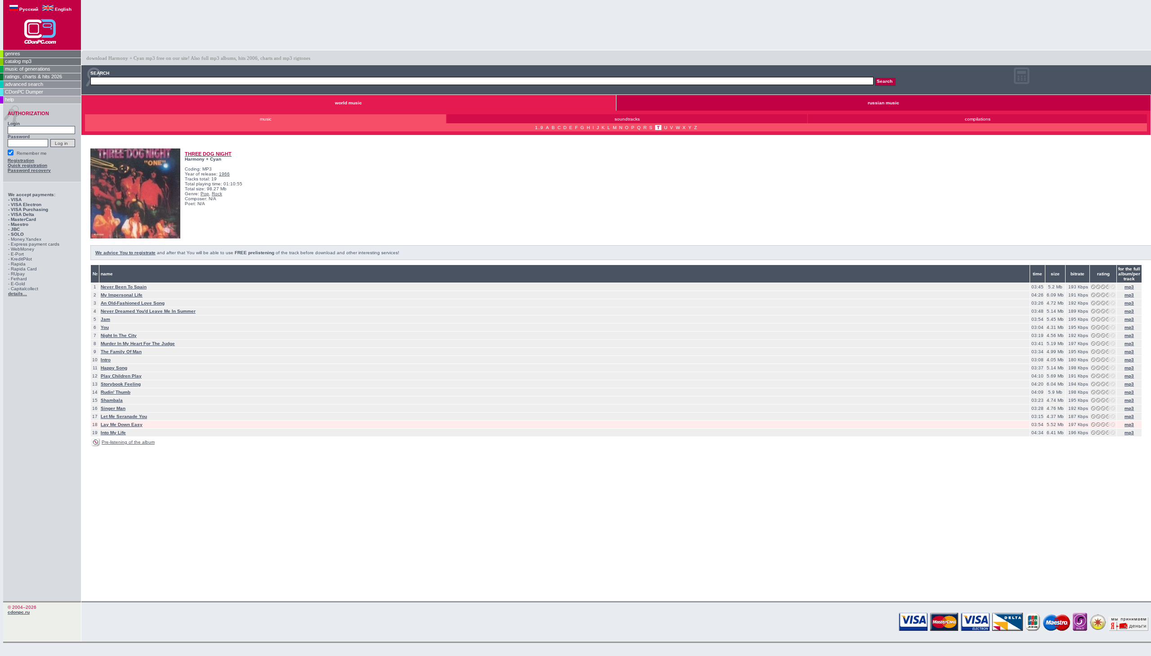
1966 (224, 173)
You (105, 327)
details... (17, 293)
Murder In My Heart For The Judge (138, 343)
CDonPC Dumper (24, 91)
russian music (883, 102)
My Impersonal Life (122, 294)
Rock (217, 193)
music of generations (27, 69)
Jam (105, 319)
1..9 (539, 127)
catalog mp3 (18, 61)
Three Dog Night (208, 154)
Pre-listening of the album (128, 442)
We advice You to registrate (125, 252)
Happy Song (114, 367)
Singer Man (113, 408)
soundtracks (627, 119)
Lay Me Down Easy (122, 424)
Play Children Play (121, 375)
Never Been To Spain (124, 286)
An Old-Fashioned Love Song (133, 303)
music (266, 119)
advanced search (24, 84)
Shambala (112, 400)
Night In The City (119, 335)
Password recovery (29, 170)
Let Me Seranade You (124, 416)
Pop (205, 193)
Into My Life (113, 432)
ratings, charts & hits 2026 (33, 76)
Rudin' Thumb (115, 392)
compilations (977, 119)
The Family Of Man (121, 351)
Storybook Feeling (121, 384)
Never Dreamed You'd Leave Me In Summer (148, 311)
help (9, 99)
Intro (106, 359)
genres (12, 53)
